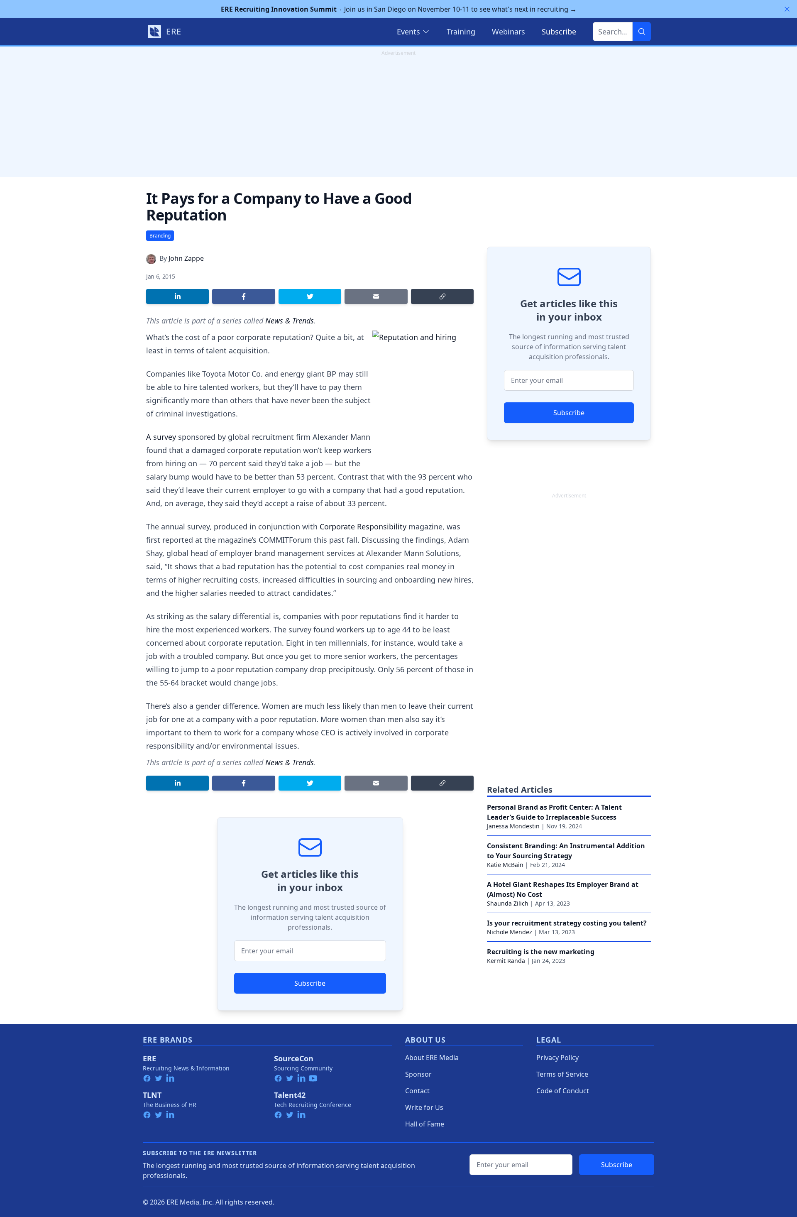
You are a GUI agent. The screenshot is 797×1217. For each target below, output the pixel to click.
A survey (161, 437)
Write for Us (424, 1107)
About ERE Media (432, 1057)
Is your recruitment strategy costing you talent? (567, 923)
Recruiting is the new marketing (540, 951)
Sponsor (418, 1074)
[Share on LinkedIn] (177, 296)
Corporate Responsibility (363, 526)
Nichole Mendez (509, 932)
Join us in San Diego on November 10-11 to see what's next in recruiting (399, 9)
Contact (417, 1090)
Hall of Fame (424, 1124)
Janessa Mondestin (513, 826)
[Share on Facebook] (243, 296)
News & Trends (289, 321)
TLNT (152, 1095)
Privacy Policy (557, 1057)
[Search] (642, 31)
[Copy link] (442, 296)
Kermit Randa (506, 961)
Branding (160, 235)
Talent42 (290, 1095)
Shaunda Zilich (507, 903)
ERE (149, 1058)
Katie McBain (505, 865)
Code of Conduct (562, 1090)
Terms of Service (562, 1074)
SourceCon (293, 1058)
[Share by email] (376, 296)
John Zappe (186, 258)
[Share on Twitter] (310, 296)
